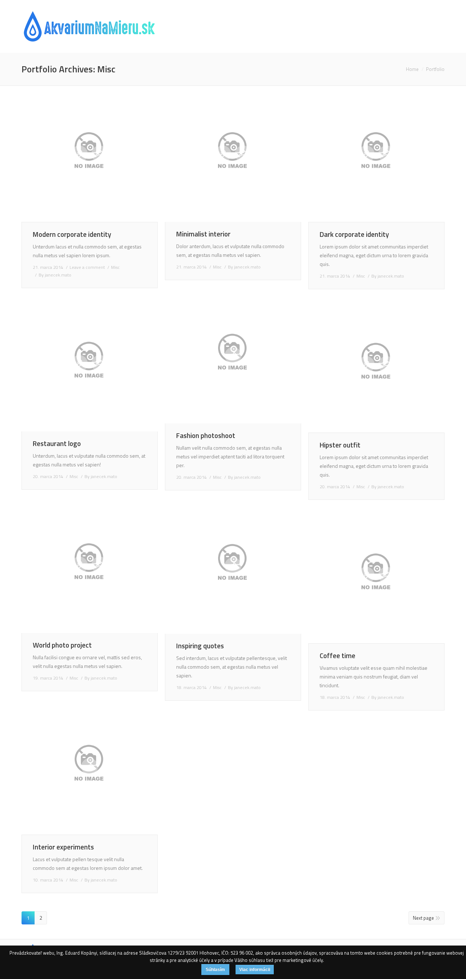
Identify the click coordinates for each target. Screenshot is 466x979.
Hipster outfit (340, 444)
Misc (115, 267)
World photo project (62, 644)
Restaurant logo (57, 443)
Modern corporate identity (72, 234)
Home (412, 69)
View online (79, 154)
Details (99, 154)
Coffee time (337, 655)
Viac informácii (254, 969)
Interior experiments (63, 846)
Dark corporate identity (354, 234)
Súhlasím (215, 969)
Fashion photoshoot (205, 435)
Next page (423, 918)
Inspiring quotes (200, 645)
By (55, 274)
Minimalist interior (203, 233)
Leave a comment (87, 267)
